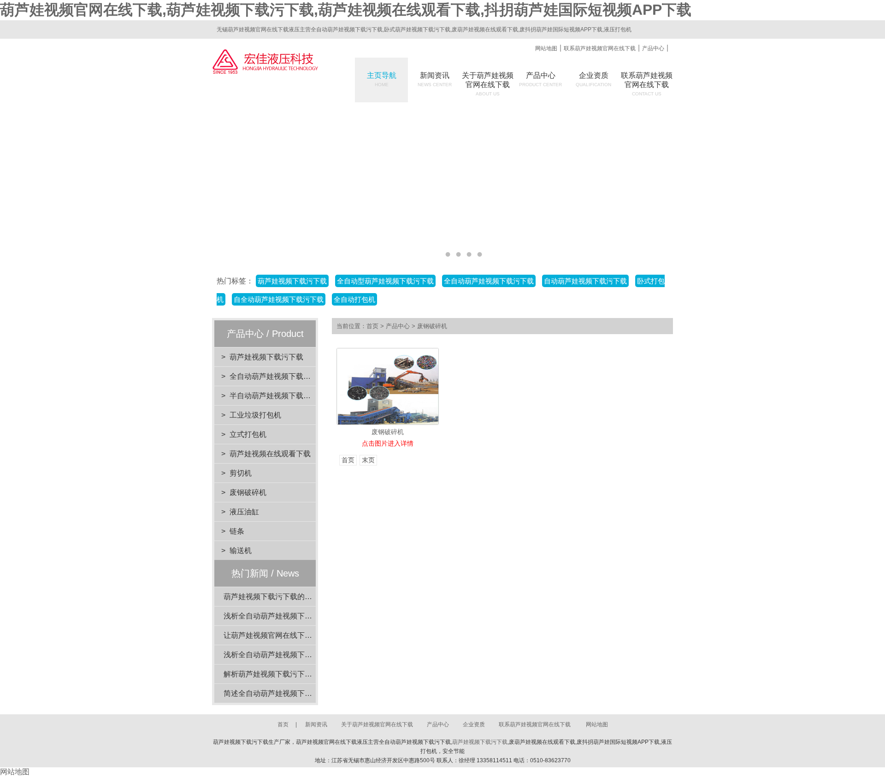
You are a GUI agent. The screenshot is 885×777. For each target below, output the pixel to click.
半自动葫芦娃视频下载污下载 (277, 396)
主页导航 (381, 79)
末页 (368, 460)
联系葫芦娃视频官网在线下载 (600, 48)
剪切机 (241, 473)
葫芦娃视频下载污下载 (266, 357)
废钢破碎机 (248, 492)
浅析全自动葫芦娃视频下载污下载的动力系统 (297, 616)
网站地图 (546, 48)
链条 (237, 531)
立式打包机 (248, 434)
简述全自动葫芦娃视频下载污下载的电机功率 (297, 693)
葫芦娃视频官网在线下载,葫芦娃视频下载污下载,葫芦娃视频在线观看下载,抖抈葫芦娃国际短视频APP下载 (345, 9)
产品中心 (653, 48)
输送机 (241, 550)
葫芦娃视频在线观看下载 (270, 454)
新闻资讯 (435, 79)
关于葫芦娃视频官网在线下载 (377, 724)
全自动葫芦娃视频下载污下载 (277, 376)
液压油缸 (244, 512)
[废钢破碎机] (387, 386)
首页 (372, 326)
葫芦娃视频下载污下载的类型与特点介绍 (290, 596)
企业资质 (593, 79)
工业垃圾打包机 (255, 415)
